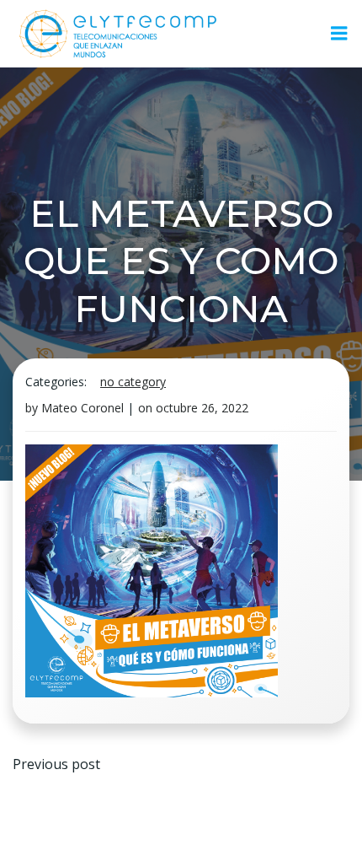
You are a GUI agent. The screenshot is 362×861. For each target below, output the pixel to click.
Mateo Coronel (82, 408)
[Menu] (339, 33)
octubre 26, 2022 (202, 408)
